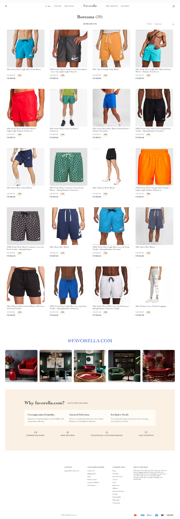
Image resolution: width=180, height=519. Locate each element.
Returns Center (92, 479)
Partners (115, 494)
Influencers (115, 485)
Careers (115, 479)
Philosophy (115, 500)
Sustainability (116, 497)
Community (116, 503)
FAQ (89, 477)
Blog (114, 471)
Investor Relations (118, 491)
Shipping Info (91, 474)
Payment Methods (93, 482)
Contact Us (91, 471)
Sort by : (149, 24)
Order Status (91, 485)
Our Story (115, 474)
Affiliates (115, 488)
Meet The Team (117, 477)
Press (114, 482)
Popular (57, 6)
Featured (125, 6)
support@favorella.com (71, 471)
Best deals (69, 6)
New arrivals (112, 6)
